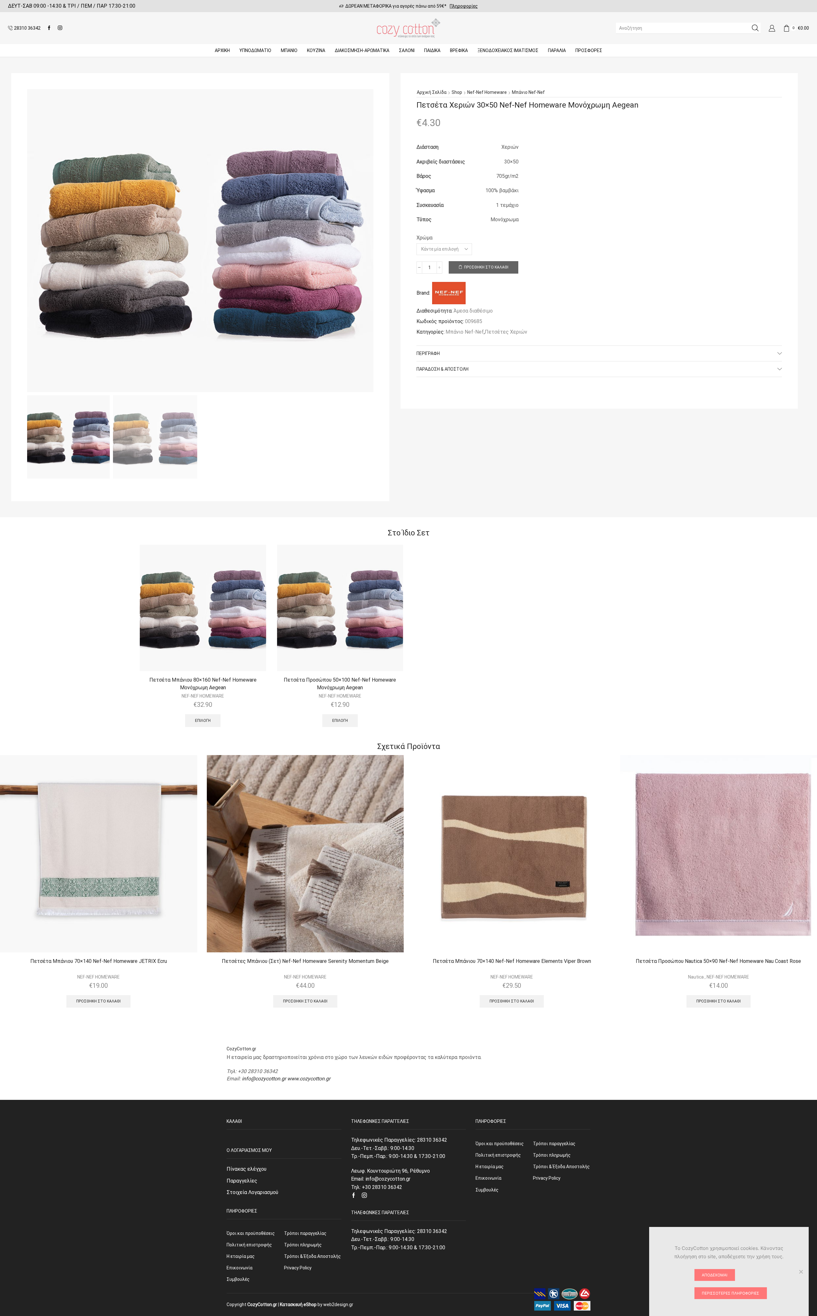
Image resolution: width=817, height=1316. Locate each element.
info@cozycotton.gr (264, 1079)
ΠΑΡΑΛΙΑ (557, 50)
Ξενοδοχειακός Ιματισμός (507, 50)
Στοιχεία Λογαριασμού (252, 1192)
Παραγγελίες (242, 1181)
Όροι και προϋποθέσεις (251, 1233)
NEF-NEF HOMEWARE (203, 696)
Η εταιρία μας (241, 1256)
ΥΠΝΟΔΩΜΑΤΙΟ (255, 50)
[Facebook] (49, 28)
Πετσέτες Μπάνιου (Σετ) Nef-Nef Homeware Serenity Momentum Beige (305, 961)
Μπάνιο (289, 50)
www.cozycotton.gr (308, 1079)
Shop (457, 92)
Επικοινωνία (239, 1267)
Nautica (696, 976)
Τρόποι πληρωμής (303, 1244)
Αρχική (222, 50)
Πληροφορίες (464, 6)
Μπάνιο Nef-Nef (528, 92)
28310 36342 (432, 1140)
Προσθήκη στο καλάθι (486, 267)
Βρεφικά (459, 50)
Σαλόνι (407, 50)
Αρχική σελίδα (431, 92)
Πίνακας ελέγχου (246, 1169)
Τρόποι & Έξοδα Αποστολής (312, 1256)
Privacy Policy (297, 1267)
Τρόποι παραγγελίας (305, 1233)
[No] (801, 1271)
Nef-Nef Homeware (487, 92)
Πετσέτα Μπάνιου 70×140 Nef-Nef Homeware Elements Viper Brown (512, 961)
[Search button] (755, 28)
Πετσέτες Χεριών (506, 332)
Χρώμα (424, 238)
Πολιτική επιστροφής (249, 1244)
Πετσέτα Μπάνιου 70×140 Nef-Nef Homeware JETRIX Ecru (98, 961)
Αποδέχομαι (714, 1275)
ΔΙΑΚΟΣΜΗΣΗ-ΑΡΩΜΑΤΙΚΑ (362, 50)
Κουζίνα (316, 50)
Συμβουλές (238, 1279)
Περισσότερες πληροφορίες (730, 1293)
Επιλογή (203, 720)
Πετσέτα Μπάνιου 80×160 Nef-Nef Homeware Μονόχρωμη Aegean (203, 684)
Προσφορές (588, 50)
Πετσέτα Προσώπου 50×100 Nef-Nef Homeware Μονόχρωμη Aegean (340, 684)
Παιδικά (432, 50)
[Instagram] (60, 28)
